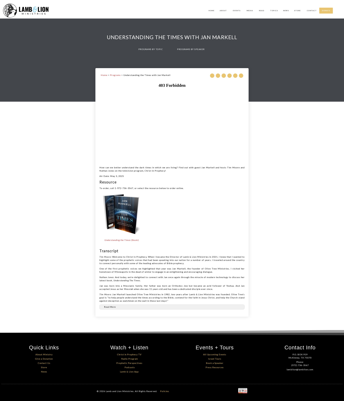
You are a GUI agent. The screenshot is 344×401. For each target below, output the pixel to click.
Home (104, 75)
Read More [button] (110, 307)
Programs (115, 75)
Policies (164, 391)
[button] (152, 49)
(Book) (122, 240)
